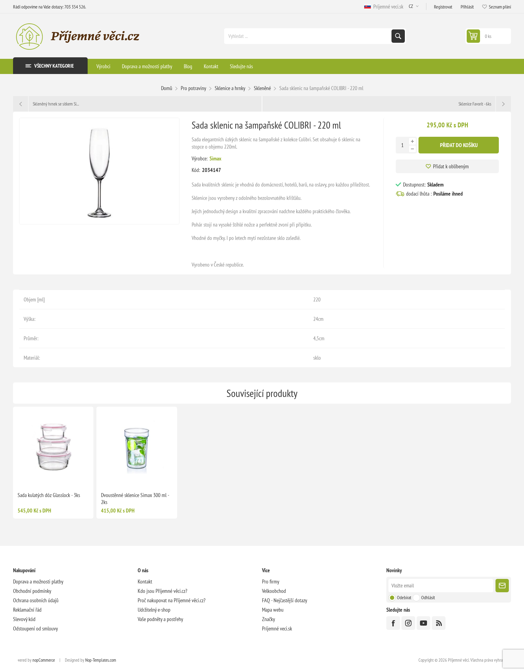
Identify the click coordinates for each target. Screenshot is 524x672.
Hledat (398, 36)
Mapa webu (273, 609)
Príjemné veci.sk (387, 6)
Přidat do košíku (459, 145)
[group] (53, 447)
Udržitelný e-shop (154, 609)
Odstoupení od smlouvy (35, 628)
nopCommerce (43, 660)
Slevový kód (24, 619)
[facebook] (393, 623)
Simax (215, 158)
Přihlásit (467, 7)
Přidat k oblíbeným (451, 166)
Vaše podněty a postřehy (160, 619)
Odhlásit (428, 597)
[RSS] (438, 623)
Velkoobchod (274, 590)
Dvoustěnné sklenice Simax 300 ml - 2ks (135, 499)
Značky (268, 619)
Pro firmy (270, 581)
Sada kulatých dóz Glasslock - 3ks (49, 495)
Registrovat (443, 7)
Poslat (502, 585)
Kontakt (145, 581)
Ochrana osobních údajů (36, 600)
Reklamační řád (27, 609)
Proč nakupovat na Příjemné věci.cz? (171, 600)
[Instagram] (408, 623)
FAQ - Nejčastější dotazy (284, 600)
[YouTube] (423, 623)
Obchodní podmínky (32, 590)
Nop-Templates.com (100, 660)
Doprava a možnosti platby (38, 581)
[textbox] (308, 36)
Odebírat (404, 597)
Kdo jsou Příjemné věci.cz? (162, 590)
